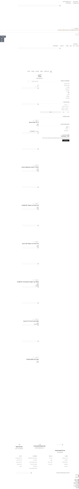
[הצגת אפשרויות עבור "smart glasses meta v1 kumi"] (37, 165)
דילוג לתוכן (77, 474)
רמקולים (67, 96)
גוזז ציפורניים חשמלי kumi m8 (30, 243)
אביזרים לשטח (66, 83)
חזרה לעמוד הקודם (39, 78)
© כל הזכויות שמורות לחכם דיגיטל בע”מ (62, 472)
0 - (66, 104)
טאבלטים (67, 90)
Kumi (67, 127)
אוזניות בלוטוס (66, 85)
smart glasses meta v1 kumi (30, 167)
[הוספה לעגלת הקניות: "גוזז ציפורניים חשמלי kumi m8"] (37, 242)
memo (66, 128)
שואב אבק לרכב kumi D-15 (31, 321)
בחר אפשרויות (33, 131)
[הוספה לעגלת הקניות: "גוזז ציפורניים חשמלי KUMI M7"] (37, 204)
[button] (3, 37)
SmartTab (66, 130)
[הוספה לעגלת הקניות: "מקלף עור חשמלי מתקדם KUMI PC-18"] (37, 280)
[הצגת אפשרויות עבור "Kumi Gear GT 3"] (37, 121)
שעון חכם (67, 98)
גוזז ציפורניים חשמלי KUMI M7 (30, 205)
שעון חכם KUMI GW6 (32, 359)
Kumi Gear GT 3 (34, 122)
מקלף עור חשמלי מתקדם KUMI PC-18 (28, 282)
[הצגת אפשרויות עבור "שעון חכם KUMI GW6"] (37, 358)
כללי (68, 92)
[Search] (77, 35)
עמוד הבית (40, 74)
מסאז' (68, 94)
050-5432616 (75, 1)
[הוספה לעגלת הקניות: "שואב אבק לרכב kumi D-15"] (37, 319)
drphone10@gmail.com (67, 1)
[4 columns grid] (38, 82)
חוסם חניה (67, 89)
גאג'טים (67, 87)
